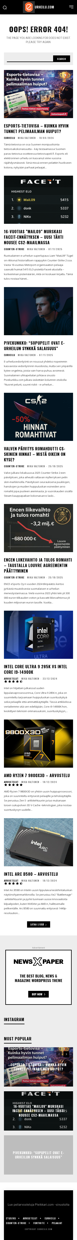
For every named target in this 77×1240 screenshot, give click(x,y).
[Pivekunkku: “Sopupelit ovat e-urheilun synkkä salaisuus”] (38, 311)
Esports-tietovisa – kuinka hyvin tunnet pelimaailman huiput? (36, 128)
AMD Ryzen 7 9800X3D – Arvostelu (37, 775)
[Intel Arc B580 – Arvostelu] (38, 842)
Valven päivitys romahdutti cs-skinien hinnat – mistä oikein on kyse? (35, 454)
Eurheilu (9, 138)
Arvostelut (11, 678)
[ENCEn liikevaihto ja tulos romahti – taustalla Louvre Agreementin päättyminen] (38, 528)
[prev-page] (59, 1054)
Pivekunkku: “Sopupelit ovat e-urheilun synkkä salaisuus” (34, 345)
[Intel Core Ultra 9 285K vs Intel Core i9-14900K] (38, 635)
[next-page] (66, 1054)
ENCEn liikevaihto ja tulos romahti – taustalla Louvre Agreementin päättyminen (38, 565)
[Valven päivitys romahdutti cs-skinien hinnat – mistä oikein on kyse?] (38, 417)
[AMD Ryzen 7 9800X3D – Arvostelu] (38, 744)
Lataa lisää (37, 924)
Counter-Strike (14, 249)
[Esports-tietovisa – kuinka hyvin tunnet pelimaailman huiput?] (38, 94)
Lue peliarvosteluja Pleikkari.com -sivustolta (38, 1204)
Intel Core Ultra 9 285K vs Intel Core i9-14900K (35, 669)
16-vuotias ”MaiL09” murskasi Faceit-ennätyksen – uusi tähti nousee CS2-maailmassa (33, 237)
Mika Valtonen (27, 138)
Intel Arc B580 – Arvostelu (31, 874)
